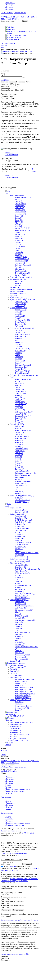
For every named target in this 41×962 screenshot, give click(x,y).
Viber (11, 13)
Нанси (18, 363)
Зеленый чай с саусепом (21, 277)
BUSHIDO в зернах (23, 520)
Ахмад (18, 255)
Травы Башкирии (18, 298)
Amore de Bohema (23, 197)
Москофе (19, 651)
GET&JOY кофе (22, 573)
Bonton (18, 385)
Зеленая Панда (21, 471)
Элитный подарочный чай (22, 496)
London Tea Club (22, 228)
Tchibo (18, 626)
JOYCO (19, 702)
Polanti (18, 232)
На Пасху (15, 736)
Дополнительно (7, 813)
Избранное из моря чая (25, 473)
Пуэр (13, 295)
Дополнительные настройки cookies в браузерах (19, 920)
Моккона (19, 645)
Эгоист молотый (22, 598)
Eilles (18, 612)
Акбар (18, 461)
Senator (19, 622)
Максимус (20, 643)
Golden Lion (20, 393)
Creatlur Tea (20, 330)
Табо (18, 487)
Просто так (16, 724)
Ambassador (20, 602)
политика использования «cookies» (24, 879)
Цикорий (15, 661)
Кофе (7, 506)
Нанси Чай (20, 418)
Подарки (8, 720)
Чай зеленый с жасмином (22, 328)
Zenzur (18, 459)
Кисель (14, 671)
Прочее (8, 745)
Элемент (19, 493)
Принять (4, 956)
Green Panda (20, 212)
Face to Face (20, 530)
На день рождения (19, 734)
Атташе (19, 549)
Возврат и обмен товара (14, 791)
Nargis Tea (20, 451)
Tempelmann (20, 516)
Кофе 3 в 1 (16, 508)
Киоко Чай (20, 361)
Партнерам (9, 5)
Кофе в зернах (17, 514)
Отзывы (8, 793)
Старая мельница (22, 561)
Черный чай (17, 424)
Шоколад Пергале (23, 696)
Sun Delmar (21, 404)
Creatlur (19, 434)
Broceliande (21, 518)
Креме (18, 638)
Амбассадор (20, 547)
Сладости (15, 673)
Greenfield (20, 214)
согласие (12, 866)
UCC (18, 630)
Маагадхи (20, 263)
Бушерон (19, 704)
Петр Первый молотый (25, 594)
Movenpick (20, 536)
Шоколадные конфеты (20, 700)
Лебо (18, 551)
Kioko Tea (20, 306)
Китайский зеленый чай (21, 289)
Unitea (18, 251)
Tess (17, 249)
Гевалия (19, 634)
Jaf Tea (19, 224)
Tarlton (19, 242)
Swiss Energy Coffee (23, 542)
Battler (18, 200)
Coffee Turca (21, 571)
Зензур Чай (20, 414)
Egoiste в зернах (22, 528)
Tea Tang (19, 244)
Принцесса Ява (22, 367)
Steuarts (19, 238)
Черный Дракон (22, 273)
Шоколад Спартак (23, 698)
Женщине (16, 732)
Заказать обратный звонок (11, 831)
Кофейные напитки (19, 559)
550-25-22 (8, 17)
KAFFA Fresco (21, 616)
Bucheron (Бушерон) (24, 679)
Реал (18, 267)
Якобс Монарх (21, 659)
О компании (10, 3)
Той (17, 489)
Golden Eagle (21, 510)
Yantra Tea (20, 410)
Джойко (19, 675)
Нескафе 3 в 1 (21, 512)
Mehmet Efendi (21, 565)
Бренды (8, 785)
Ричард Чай (20, 369)
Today (18, 628)
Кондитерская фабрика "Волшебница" (23, 707)
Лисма (18, 479)
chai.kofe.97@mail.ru (9, 771)
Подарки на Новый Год (21, 722)
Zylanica (19, 253)
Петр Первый (21, 557)
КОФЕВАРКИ (17, 716)
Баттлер (19, 463)
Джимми (19, 469)
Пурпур (19, 710)
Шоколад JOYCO (23, 689)
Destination (20, 206)
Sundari (19, 240)
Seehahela (19, 426)
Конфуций (20, 477)
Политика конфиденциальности (17, 789)
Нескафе (19, 653)
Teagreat (19, 408)
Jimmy (19, 281)
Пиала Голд (20, 483)
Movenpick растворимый (25, 620)
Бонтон (19, 467)
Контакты (9, 9)
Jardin (18, 532)
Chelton (19, 389)
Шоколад (15, 677)
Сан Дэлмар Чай (22, 371)
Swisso (18, 624)
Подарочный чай (19, 741)
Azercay (19, 381)
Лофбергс (20, 589)
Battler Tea (20, 383)
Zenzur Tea (20, 322)
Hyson (18, 340)
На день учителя (18, 738)
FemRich (19, 208)
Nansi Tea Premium (23, 230)
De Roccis (20, 524)
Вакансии (9, 787)
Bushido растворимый (24, 606)
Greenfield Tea (21, 302)
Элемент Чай (21, 275)
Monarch (19, 618)
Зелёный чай (17, 195)
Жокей (18, 587)
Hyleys (18, 218)
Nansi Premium (21, 449)
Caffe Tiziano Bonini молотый (27, 569)
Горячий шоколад (18, 667)
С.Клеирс (19, 269)
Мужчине (16, 730)
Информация (6, 797)
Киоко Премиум (22, 475)
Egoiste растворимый (24, 610)
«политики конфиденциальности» (14, 881)
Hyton (19, 220)
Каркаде (15, 287)
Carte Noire (20, 608)
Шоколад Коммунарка (25, 694)
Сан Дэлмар (21, 271)
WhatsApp (5, 13)
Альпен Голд (21, 681)
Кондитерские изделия (14, 665)
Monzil (19, 447)
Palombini (19, 538)
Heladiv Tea (20, 310)
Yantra (18, 457)
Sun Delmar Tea (22, 320)
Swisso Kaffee (21, 545)
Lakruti (18, 226)
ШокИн (19, 685)
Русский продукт (22, 655)
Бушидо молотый (23, 585)
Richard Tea (20, 234)
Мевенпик (20, 591)
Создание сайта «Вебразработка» (14, 853)
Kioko (18, 400)
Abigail (18, 428)
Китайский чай (17, 291)
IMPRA (19, 222)
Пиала (18, 420)
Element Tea (20, 391)
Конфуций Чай (22, 259)
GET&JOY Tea (21, 436)
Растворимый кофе (19, 600)
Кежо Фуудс (21, 257)
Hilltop (18, 396)
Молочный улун (18, 293)
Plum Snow (20, 351)
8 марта (15, 728)
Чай (6, 193)
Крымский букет (23, 416)
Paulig (18, 540)
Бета (17, 465)
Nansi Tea (20, 316)
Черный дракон (22, 502)
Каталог (8, 801)
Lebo (18, 579)
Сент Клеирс (21, 485)
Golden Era (20, 210)
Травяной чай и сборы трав (22, 300)
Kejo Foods (20, 304)
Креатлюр (20, 324)
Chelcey (19, 202)
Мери (18, 285)
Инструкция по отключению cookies (15, 954)
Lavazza (19, 534)
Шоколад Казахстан (23, 692)
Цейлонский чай (18, 308)
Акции (8, 809)
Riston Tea (20, 236)
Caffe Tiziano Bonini (23, 522)
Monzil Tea (20, 402)
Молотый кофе (17, 563)
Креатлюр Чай (21, 261)
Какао (13, 669)
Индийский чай (18, 279)
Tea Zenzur (20, 246)
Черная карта (21, 657)
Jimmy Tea (20, 398)
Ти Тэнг (19, 326)
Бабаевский (20, 683)
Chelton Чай (20, 204)
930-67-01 (22, 17)
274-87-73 (12, 19)
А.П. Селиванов (22, 632)
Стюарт (19, 422)
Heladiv (19, 216)
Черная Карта (21, 596)
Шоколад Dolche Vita (24, 687)
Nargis (18, 283)
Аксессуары (10, 714)
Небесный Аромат (23, 265)
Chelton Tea (20, 332)
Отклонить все (18, 910)
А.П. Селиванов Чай (24, 412)
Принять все (6, 910)
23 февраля (16, 726)
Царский (19, 491)
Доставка (9, 7)
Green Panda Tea (22, 334)
